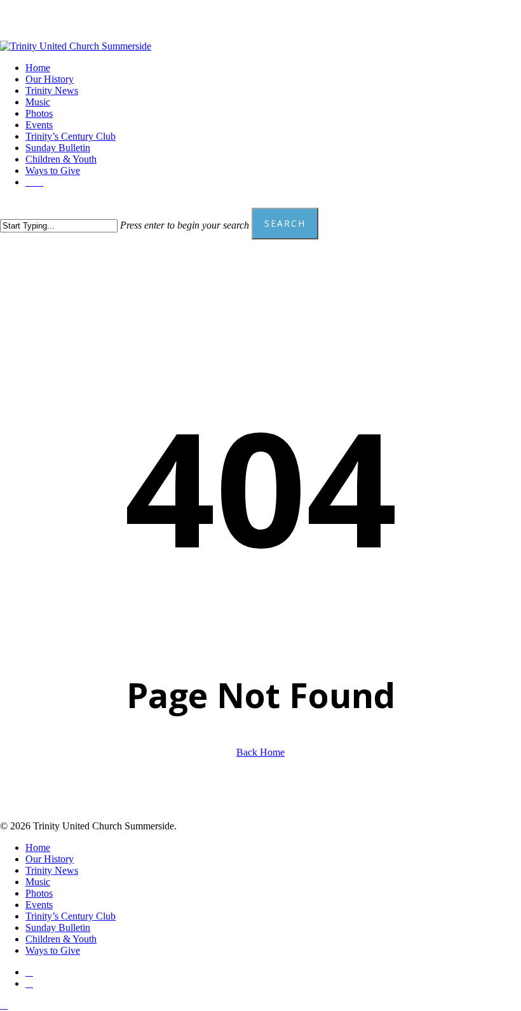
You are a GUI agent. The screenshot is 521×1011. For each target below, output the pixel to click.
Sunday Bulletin (57, 927)
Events (39, 904)
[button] (4, 1005)
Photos (39, 893)
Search (285, 223)
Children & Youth (61, 939)
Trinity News (51, 870)
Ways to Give (52, 950)
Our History (49, 859)
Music (37, 881)
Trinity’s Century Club (70, 916)
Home (37, 847)
